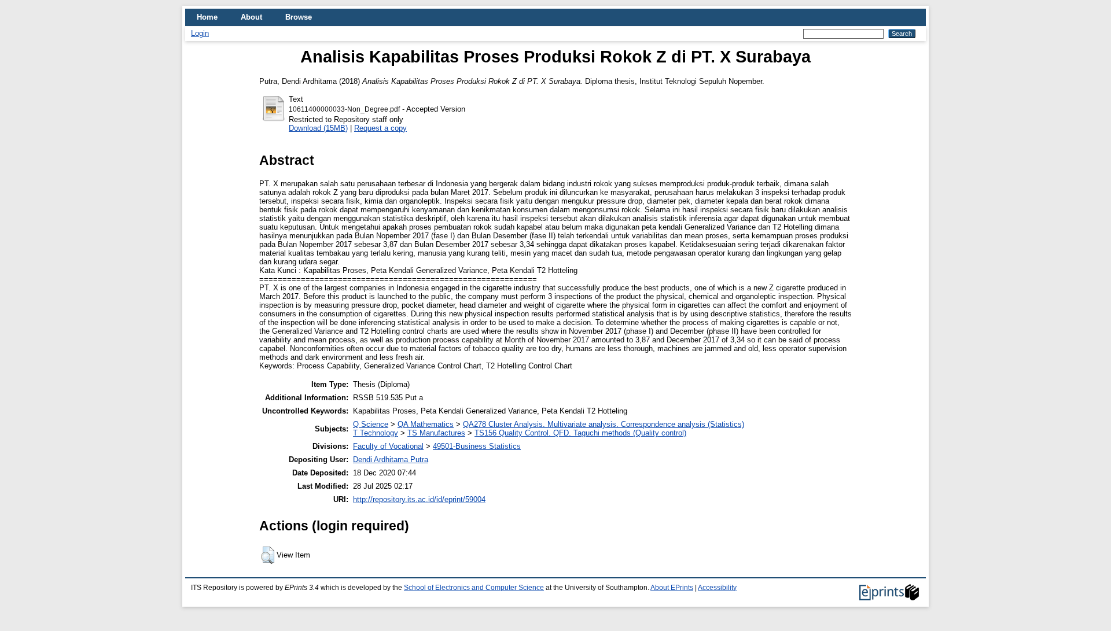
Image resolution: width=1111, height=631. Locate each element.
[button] (267, 555)
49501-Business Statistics (477, 446)
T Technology (375, 433)
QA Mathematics (426, 424)
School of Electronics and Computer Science (474, 587)
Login (200, 33)
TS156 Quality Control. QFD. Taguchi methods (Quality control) (580, 433)
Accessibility (717, 587)
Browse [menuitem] (298, 17)
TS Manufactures (436, 433)
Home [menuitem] (207, 17)
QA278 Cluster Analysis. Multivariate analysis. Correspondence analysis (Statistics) (603, 424)
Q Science (370, 424)
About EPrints (671, 587)
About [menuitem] (251, 17)
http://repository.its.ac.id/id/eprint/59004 (419, 499)
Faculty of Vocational (388, 446)
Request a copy (380, 128)
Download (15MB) (318, 128)
